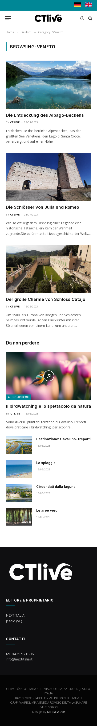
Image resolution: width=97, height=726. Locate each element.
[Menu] (8, 18)
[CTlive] (48, 18)
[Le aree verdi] (19, 517)
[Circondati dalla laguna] (19, 493)
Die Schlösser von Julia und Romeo (42, 207)
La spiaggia (46, 463)
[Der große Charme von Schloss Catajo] (48, 269)
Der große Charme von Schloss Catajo (45, 299)
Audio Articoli (18, 397)
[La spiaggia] (19, 469)
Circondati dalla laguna (56, 487)
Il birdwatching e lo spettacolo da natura (48, 406)
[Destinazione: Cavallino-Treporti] (19, 445)
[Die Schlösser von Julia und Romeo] (48, 177)
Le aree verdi (47, 510)
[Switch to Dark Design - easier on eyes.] (82, 18)
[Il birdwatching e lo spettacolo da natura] (48, 376)
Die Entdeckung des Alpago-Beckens (45, 115)
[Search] (89, 18)
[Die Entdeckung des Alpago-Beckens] (48, 85)
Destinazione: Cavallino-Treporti (63, 439)
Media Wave (56, 711)
